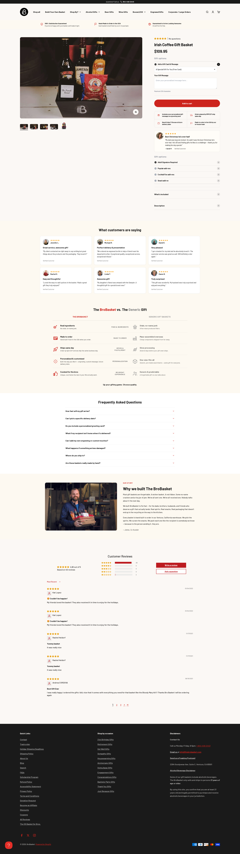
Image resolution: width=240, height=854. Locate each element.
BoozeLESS (138, 12)
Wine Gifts (123, 12)
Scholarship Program (29, 777)
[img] (53, 589)
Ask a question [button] (171, 571)
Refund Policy (26, 782)
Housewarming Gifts (106, 758)
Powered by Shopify (43, 844)
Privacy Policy (26, 791)
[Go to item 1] (24, 127)
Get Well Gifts (103, 749)
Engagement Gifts (106, 772)
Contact (23, 739)
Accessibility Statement (30, 786)
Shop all (36, 12)
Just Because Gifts (106, 791)
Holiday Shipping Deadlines (32, 749)
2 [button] (116, 705)
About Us (24, 758)
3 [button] (120, 705)
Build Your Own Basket (55, 12)
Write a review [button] (171, 565)
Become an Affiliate (28, 805)
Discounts (24, 810)
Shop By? (74, 12)
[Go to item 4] (54, 127)
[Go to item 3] (44, 127)
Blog (22, 763)
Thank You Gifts (104, 786)
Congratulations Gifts (107, 777)
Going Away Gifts (105, 768)
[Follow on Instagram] (34, 835)
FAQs (22, 772)
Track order (25, 744)
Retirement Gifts (105, 744)
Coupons (24, 814)
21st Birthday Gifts (106, 739)
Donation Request (28, 800)
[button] (160, 38)
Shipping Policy (26, 753)
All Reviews (25, 819)
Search (23, 768)
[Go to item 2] (34, 127)
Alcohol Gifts (91, 12)
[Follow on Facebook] (21, 835)
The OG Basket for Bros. (30, 824)
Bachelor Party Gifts (106, 782)
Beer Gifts (109, 12)
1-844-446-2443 (203, 746)
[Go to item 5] (64, 125)
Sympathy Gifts (104, 753)
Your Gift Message (161, 75)
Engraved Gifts (156, 12)
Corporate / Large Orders (179, 12)
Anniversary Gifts (105, 763)
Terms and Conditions (29, 796)
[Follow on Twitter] (28, 835)
